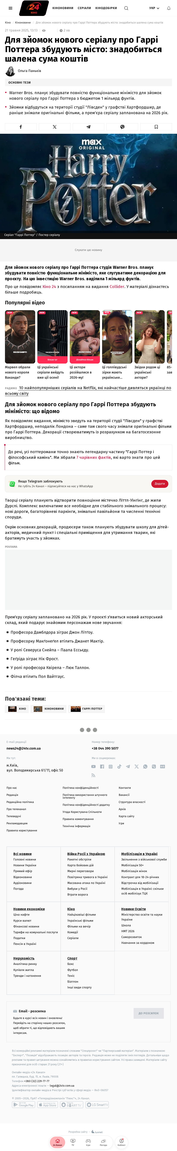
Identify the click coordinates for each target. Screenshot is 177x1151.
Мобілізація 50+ (132, 865)
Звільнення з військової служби (144, 859)
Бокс (70, 964)
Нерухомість (24, 958)
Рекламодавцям (16, 823)
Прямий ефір (22, 871)
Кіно (8, 22)
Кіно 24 (50, 286)
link (93, 766)
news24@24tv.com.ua (23, 749)
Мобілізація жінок (134, 871)
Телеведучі (13, 816)
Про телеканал (16, 809)
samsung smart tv (97, 1104)
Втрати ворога (77, 894)
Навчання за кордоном (137, 943)
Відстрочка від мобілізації (139, 883)
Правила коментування (78, 819)
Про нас (11, 788)
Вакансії (124, 795)
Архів (122, 809)
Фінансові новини (26, 926)
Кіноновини (62, 8)
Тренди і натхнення (27, 976)
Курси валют (22, 920)
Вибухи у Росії (77, 889)
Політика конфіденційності (81, 788)
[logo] (34, 8)
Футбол (72, 970)
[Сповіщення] (169, 8)
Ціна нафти (21, 914)
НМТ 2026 (127, 931)
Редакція (12, 795)
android (23, 1104)
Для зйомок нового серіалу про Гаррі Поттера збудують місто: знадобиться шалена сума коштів (99, 22)
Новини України (24, 865)
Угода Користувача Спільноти (82, 812)
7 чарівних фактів (93, 457)
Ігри (121, 823)
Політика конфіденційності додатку (86, 805)
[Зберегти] (156, 126)
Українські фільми (80, 920)
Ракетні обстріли (79, 859)
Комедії (72, 932)
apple (47, 1104)
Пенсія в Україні (24, 944)
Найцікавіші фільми (81, 914)
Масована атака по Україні (86, 883)
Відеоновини (22, 877)
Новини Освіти (133, 909)
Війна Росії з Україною (86, 854)
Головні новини (24, 859)
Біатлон (72, 981)
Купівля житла (23, 970)
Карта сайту (126, 816)
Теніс (71, 976)
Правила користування (21, 830)
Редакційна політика (20, 802)
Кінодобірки (106, 8)
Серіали (84, 8)
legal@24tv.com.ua (62, 1085)
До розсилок (149, 1013)
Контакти (125, 788)
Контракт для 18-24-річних (140, 877)
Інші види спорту (79, 987)
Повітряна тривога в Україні (87, 877)
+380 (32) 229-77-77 (36, 1081)
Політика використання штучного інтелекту (85, 796)
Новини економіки (29, 909)
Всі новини (22, 854)
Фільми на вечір (78, 926)
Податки (19, 938)
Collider (117, 286)
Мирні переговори (80, 871)
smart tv (71, 1104)
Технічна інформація (76, 826)
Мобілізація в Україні (139, 854)
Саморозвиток (131, 937)
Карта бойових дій (80, 865)
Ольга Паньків (29, 71)
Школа (126, 925)
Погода (18, 889)
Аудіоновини (22, 883)
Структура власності (132, 802)
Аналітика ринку (25, 964)
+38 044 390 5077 (105, 749)
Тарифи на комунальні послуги (35, 932)
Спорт (72, 958)
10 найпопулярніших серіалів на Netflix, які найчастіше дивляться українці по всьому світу (88, 390)
